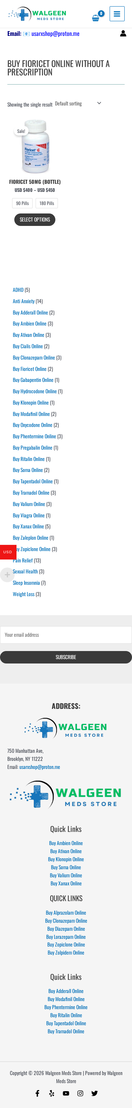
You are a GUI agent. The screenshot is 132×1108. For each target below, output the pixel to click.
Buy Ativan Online (66, 851)
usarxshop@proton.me (56, 33)
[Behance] (66, 1093)
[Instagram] (80, 1093)
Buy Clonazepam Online (66, 920)
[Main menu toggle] (117, 13)
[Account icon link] (123, 33)
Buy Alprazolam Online (66, 912)
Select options (35, 219)
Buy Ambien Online (66, 843)
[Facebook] (37, 1093)
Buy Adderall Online (66, 990)
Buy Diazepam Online (66, 928)
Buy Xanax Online (66, 883)
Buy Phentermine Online (66, 1007)
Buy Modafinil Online (66, 999)
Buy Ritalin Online (66, 1015)
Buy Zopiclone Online (66, 944)
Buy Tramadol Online (66, 1031)
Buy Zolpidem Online (66, 952)
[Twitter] (94, 1093)
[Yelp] (51, 1093)
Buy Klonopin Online (66, 859)
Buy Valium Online (66, 875)
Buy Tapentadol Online (66, 1023)
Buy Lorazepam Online (66, 936)
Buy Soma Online (66, 867)
